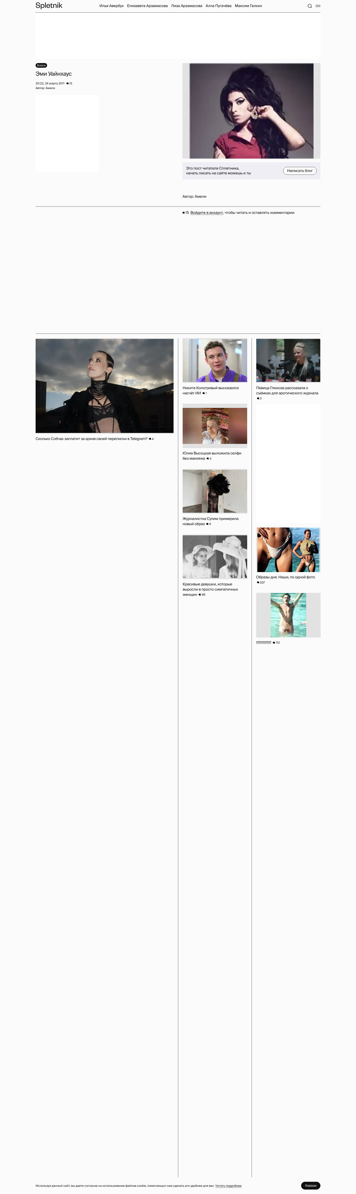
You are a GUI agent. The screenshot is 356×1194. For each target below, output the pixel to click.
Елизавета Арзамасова (147, 6)
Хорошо (311, 1186)
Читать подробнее (228, 1186)
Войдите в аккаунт (206, 212)
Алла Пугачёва (218, 6)
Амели (200, 196)
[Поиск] (309, 6)
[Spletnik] (49, 5)
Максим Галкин (248, 6)
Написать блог (300, 170)
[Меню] (318, 6)
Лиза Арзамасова (186, 6)
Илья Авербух (112, 6)
